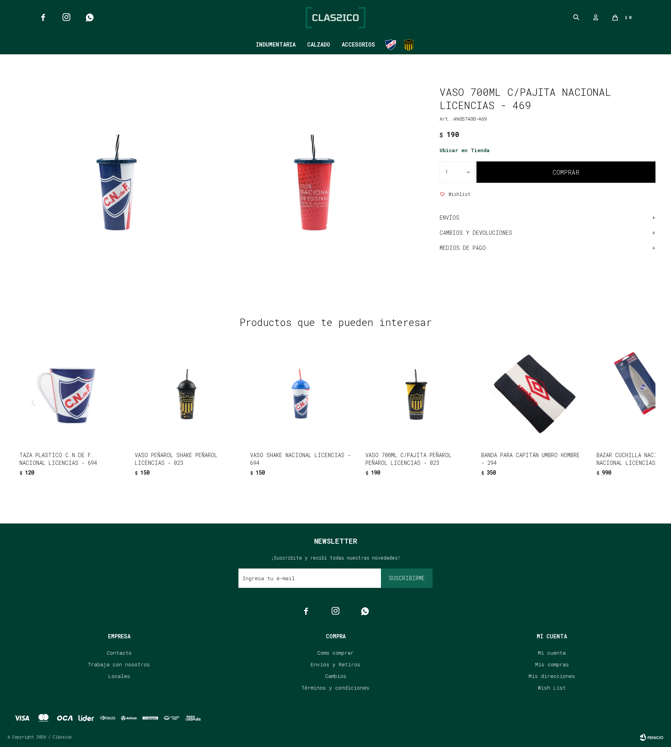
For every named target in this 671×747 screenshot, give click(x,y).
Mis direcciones (551, 675)
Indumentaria (276, 44)
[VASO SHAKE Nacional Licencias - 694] (301, 394)
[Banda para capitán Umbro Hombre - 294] (532, 394)
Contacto (119, 652)
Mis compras (552, 664)
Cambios (335, 675)
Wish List (552, 687)
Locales (119, 675)
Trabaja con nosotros (119, 664)
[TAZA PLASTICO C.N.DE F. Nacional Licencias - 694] (70, 394)
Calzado (318, 44)
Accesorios (358, 44)
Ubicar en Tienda (465, 150)
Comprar (566, 172)
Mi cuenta (552, 652)
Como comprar (335, 652)
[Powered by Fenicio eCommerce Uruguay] (651, 737)
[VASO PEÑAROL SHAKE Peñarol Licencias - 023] (185, 394)
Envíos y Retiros (335, 664)
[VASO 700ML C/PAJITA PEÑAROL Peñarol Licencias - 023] (416, 394)
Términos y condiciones (335, 687)
